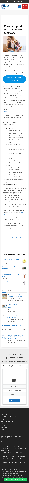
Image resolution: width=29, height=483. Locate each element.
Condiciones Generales (9, 475)
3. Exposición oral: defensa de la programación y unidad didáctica (14, 449)
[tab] (13, 366)
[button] (15, 479)
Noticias (21, 21)
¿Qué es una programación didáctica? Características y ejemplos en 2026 (15, 336)
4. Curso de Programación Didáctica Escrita (13, 456)
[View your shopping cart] (19, 7)
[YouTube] (9, 1)
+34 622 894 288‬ (18, 1)
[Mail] (12, 1)
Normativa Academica (20, 471)
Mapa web (19, 475)
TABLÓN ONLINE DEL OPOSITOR (14, 79)
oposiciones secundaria (20, 237)
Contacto (3, 429)
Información (14, 400)
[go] (25, 250)
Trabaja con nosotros (7, 421)
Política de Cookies (8, 471)
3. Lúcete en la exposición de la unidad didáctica (11, 453)
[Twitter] (5, 1)
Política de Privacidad (14, 469)
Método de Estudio (6, 415)
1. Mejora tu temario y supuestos (10, 446)
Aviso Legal (4, 469)
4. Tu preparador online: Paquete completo (13, 462)
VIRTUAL (25, 6)
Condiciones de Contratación (10, 473)
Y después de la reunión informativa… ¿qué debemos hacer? (16, 306)
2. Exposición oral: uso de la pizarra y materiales (11, 459)
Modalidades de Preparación (9, 417)
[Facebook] (2, 1)
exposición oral (14, 236)
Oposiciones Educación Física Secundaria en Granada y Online (13, 440)
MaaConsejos (5, 427)
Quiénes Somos (5, 412)
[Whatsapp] (7, 1)
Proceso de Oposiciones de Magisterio (11, 434)
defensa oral (7, 236)
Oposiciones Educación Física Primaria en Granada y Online (12, 437)
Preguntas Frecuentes (7, 419)
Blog (2, 423)
